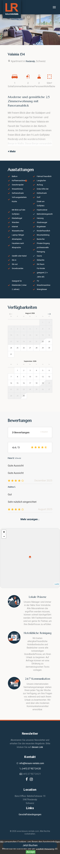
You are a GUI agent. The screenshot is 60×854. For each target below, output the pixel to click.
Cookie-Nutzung (45, 848)
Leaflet (57, 584)
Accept (31, 851)
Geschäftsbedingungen (30, 814)
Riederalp (30, 61)
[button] (49, 314)
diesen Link (37, 747)
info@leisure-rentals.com (31, 763)
